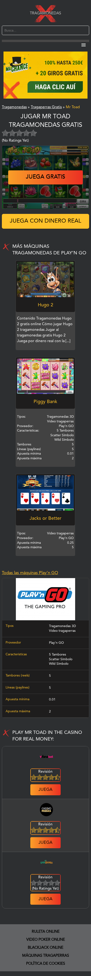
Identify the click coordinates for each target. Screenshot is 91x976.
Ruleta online (46, 932)
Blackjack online (45, 948)
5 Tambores (57, 654)
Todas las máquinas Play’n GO (30, 573)
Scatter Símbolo (60, 659)
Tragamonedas (45, 13)
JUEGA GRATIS (45, 177)
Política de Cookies (45, 964)
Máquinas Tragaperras (45, 956)
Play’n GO (56, 642)
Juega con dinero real (45, 221)
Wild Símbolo (58, 663)
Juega (45, 790)
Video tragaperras (62, 630)
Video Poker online (45, 940)
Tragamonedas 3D (62, 626)
